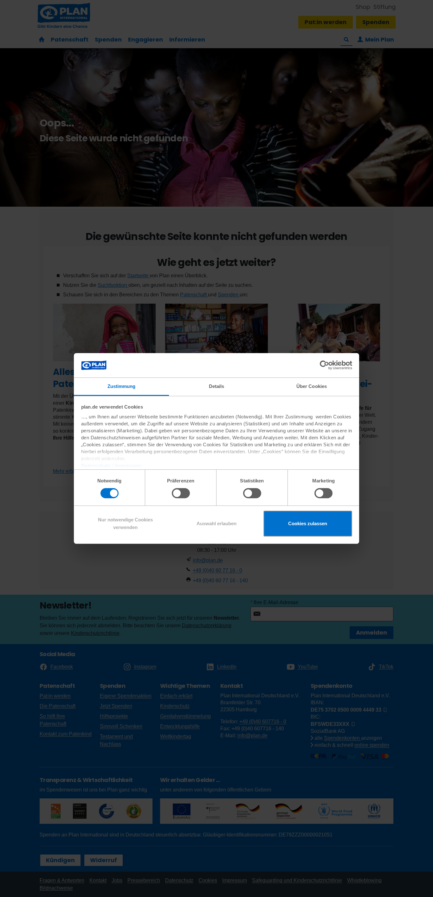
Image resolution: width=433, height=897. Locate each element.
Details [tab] (216, 386)
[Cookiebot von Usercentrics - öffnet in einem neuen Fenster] (324, 365)
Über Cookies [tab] (311, 386)
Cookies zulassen (307, 523)
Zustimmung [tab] (121, 386)
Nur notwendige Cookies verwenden (125, 523)
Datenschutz (96, 465)
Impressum (128, 465)
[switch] (181, 493)
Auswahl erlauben (216, 523)
